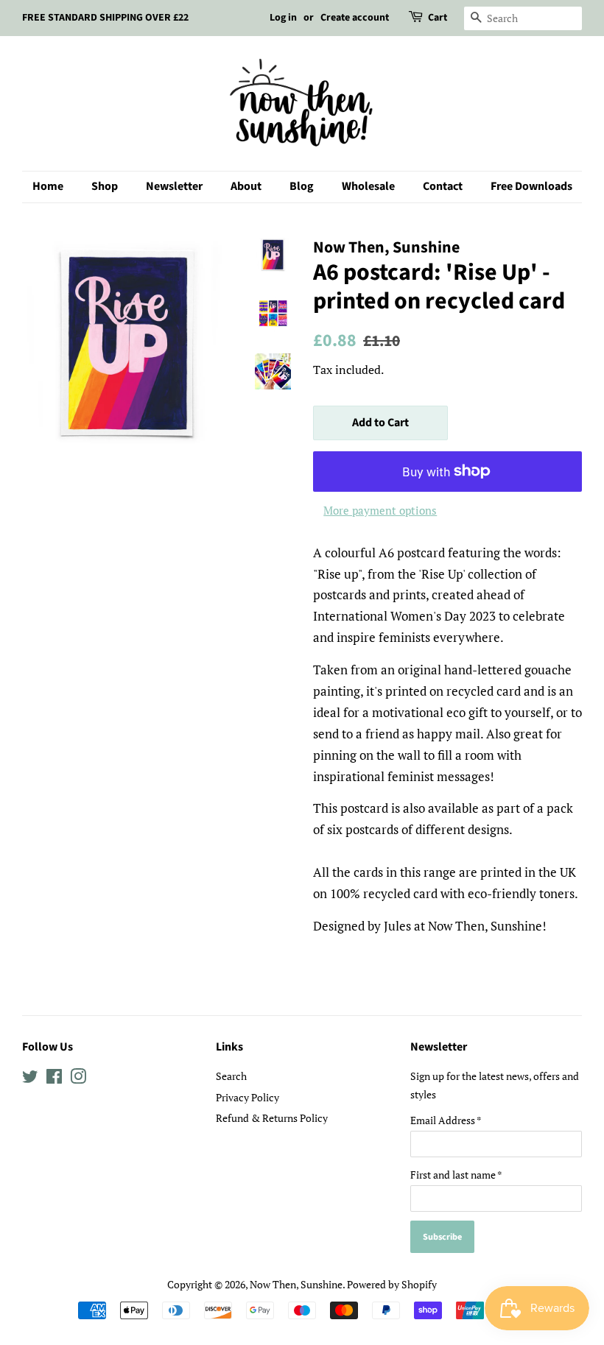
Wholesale (368, 186)
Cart (437, 17)
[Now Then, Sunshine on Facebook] (54, 1079)
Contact (443, 186)
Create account (354, 17)
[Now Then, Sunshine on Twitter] (30, 1079)
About (246, 186)
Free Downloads (531, 186)
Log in (283, 17)
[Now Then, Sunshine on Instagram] (78, 1079)
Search (231, 1076)
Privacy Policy (247, 1097)
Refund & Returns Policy (272, 1118)
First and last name (456, 1175)
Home (47, 186)
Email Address (446, 1120)
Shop (104, 186)
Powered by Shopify (392, 1284)
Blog (301, 186)
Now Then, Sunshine (296, 1284)
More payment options (380, 510)
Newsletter (174, 186)
